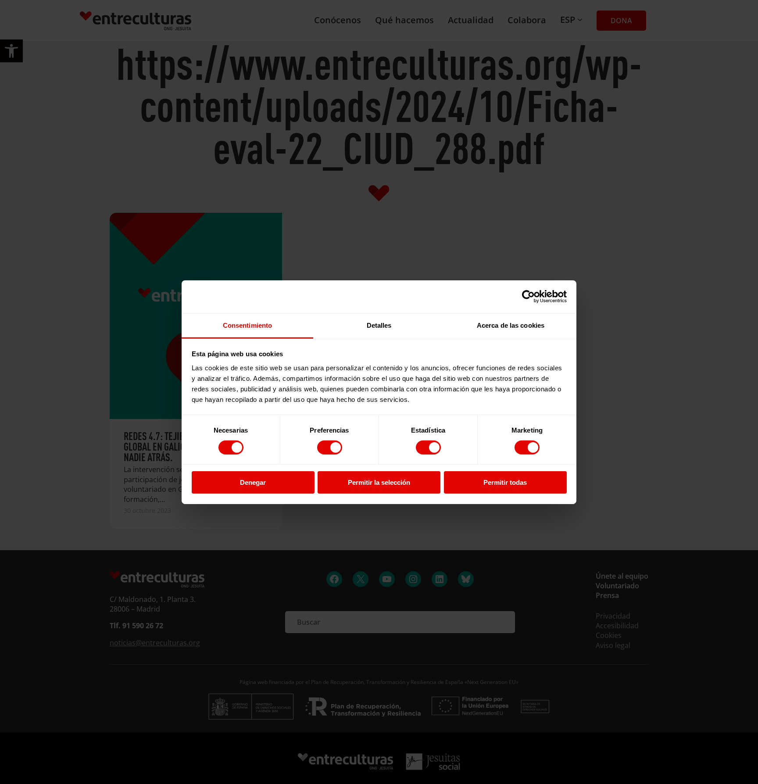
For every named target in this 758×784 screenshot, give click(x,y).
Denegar (253, 482)
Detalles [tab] (379, 325)
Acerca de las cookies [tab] (510, 325)
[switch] (329, 447)
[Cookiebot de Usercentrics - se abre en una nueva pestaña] (528, 296)
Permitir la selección (379, 482)
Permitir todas (505, 482)
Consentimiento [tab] (247, 325)
